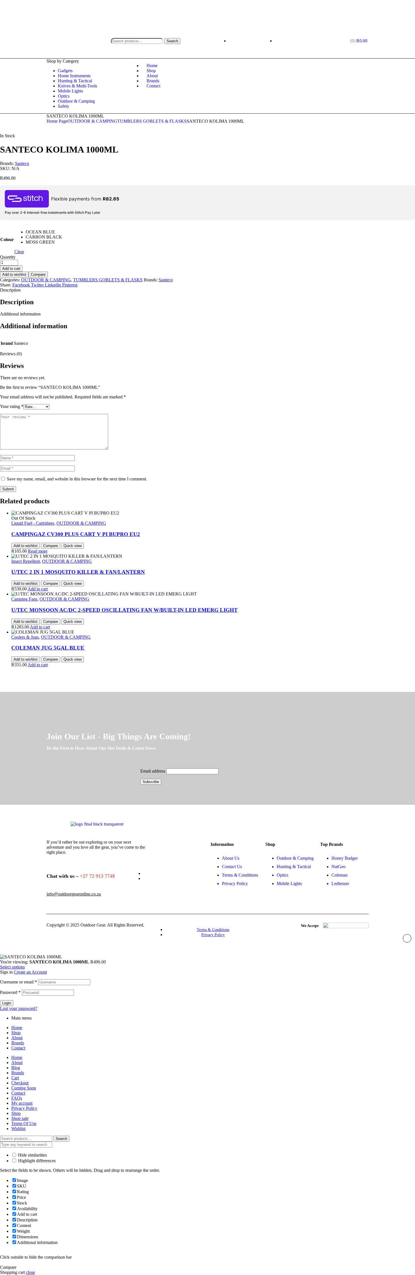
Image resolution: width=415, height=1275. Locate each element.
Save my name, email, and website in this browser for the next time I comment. (77, 479)
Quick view (73, 546)
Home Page (57, 121)
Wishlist (18, 1128)
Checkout (20, 1082)
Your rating (11, 406)
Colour (7, 239)
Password (10, 992)
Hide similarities (32, 1155)
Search (172, 41)
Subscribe (151, 782)
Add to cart (11, 268)
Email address (152, 771)
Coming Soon (23, 1088)
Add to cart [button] (38, 588)
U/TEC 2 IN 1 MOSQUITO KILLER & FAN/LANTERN (78, 572)
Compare (38, 274)
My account (21, 1103)
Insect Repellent (25, 561)
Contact (18, 1047)
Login (6, 1003)
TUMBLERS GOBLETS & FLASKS (152, 121)
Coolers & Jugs (25, 637)
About (17, 1037)
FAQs (16, 1098)
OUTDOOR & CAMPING (92, 121)
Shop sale (20, 1118)
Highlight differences (36, 1160)
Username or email (18, 982)
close (30, 1272)
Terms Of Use (23, 1123)
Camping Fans (24, 599)
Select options (12, 967)
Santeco (22, 163)
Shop (16, 1032)
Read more (37, 551)
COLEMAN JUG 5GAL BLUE (47, 648)
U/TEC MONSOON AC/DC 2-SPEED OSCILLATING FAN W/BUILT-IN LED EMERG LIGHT (124, 610)
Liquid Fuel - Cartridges (32, 523)
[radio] (44, 232)
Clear (19, 251)
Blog (15, 1067)
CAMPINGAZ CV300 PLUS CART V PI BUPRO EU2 (75, 534)
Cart (15, 1077)
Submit (8, 489)
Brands (17, 1042)
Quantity (8, 257)
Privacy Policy (24, 1108)
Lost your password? (18, 1008)
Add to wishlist (14, 274)
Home (16, 1027)
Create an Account (30, 972)
